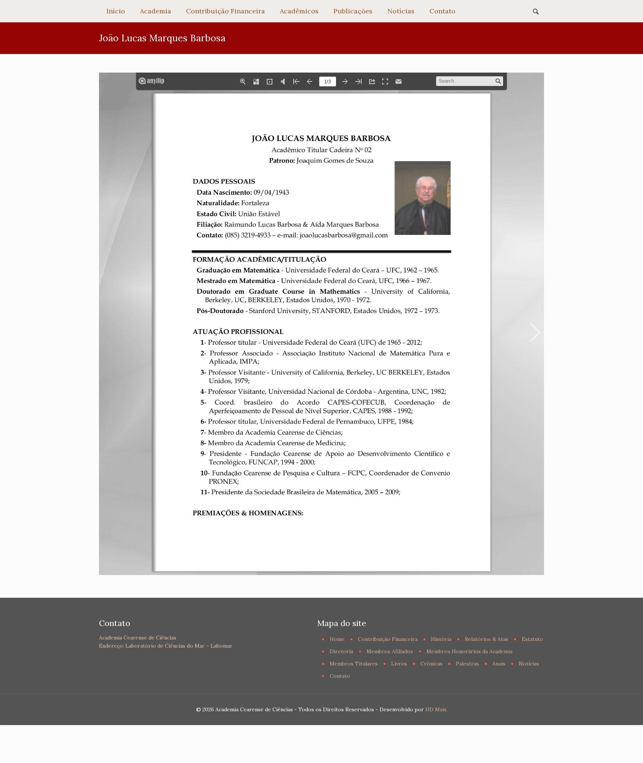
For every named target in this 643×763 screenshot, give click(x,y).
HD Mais (436, 709)
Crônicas (431, 663)
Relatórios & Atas (486, 639)
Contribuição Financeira (388, 639)
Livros (399, 663)
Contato (340, 676)
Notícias (529, 663)
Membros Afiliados (390, 651)
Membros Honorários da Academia (469, 651)
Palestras (467, 663)
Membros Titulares (354, 663)
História (441, 639)
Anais (498, 663)
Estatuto (532, 639)
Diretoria (341, 651)
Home (337, 639)
